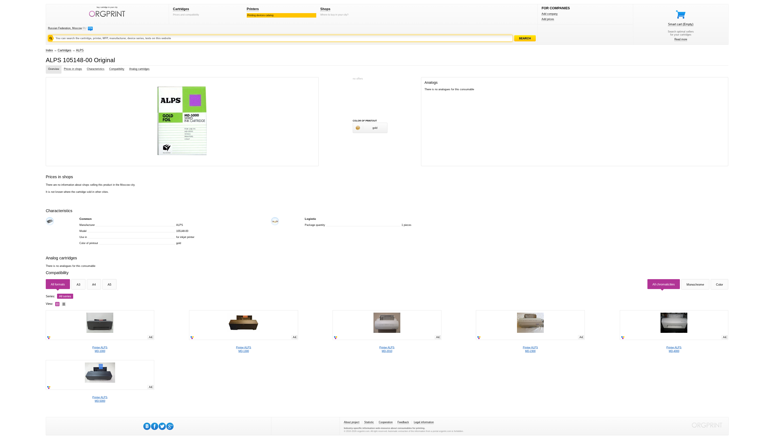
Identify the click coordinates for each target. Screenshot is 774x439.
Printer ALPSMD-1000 (99, 349)
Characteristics (95, 68)
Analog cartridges (139, 68)
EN (90, 28)
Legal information (424, 422)
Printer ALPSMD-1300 (243, 349)
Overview (53, 68)
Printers (253, 9)
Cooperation (386, 422)
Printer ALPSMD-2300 (530, 349)
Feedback (403, 422)
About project (351, 422)
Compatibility (116, 68)
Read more (680, 39)
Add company (550, 13)
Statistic (369, 422)
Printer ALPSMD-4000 (673, 349)
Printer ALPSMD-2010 (386, 349)
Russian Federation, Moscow (65, 28)
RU (84, 28)
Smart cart (680, 24)
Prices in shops (73, 68)
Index (49, 50)
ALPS (80, 50)
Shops (325, 9)
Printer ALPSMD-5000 (99, 399)
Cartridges (181, 9)
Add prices (548, 19)
